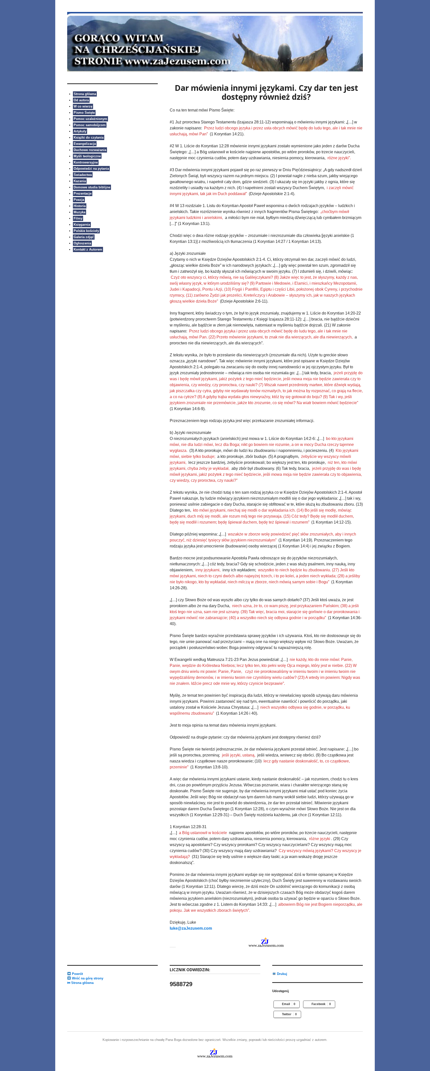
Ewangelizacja (85, 144)
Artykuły (80, 131)
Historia (80, 206)
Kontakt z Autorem (88, 249)
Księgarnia (82, 224)
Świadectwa (83, 175)
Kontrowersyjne (86, 162)
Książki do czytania (89, 137)
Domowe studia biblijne (92, 187)
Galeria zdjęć (84, 237)
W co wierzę (83, 106)
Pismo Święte (84, 112)
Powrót (77, 974)
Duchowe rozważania (90, 150)
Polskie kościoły (86, 231)
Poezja (79, 200)
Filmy (78, 218)
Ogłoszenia (82, 243)
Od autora (81, 100)
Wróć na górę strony (87, 978)
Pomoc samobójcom (90, 125)
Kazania (80, 181)
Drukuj (281, 974)
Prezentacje (83, 193)
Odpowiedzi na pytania (91, 168)
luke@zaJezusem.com (191, 928)
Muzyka (79, 212)
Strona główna (85, 94)
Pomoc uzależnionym (90, 119)
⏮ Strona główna (80, 983)
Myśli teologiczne (87, 156)
